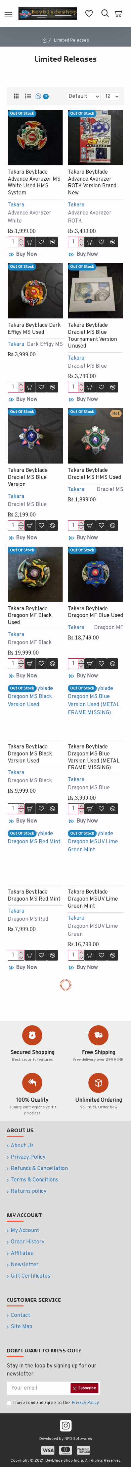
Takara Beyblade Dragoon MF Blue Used (95, 612)
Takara (16, 205)
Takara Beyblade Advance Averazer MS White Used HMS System (34, 182)
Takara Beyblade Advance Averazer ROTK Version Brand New (92, 182)
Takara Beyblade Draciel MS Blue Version (28, 477)
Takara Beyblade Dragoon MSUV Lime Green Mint (93, 899)
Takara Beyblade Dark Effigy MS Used (34, 329)
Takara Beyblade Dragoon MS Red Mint (34, 896)
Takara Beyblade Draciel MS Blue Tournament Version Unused (92, 336)
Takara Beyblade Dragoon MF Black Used (30, 616)
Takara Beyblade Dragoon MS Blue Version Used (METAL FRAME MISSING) (94, 757)
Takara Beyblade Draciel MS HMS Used (94, 474)
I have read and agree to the (56, 1403)
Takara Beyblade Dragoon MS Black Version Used (30, 754)
